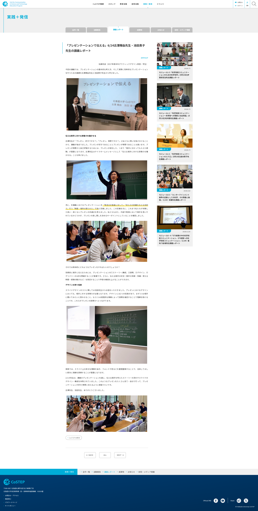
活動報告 (97, 30)
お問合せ (240, 2)
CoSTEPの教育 (74, 438)
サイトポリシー (10, 506)
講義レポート (118, 29)
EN (247, 5)
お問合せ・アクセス (12, 495)
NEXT (119, 455)
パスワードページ (11, 502)
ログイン (240, 6)
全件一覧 (75, 30)
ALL (105, 455)
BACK (91, 455)
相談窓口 (8, 499)
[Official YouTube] (222, 500)
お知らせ (161, 30)
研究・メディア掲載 (182, 30)
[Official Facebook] (215, 500)
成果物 (139, 30)
